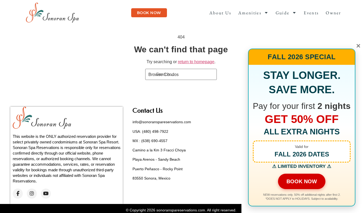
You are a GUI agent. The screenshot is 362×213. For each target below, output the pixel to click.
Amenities (249, 13)
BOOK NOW (301, 181)
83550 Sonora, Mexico (151, 178)
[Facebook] (18, 194)
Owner (333, 13)
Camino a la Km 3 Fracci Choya (159, 150)
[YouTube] (46, 194)
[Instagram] (32, 194)
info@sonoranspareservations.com (162, 122)
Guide (283, 13)
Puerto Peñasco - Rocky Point (158, 169)
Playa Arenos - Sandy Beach (156, 159)
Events (311, 13)
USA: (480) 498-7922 (150, 131)
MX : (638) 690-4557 (150, 141)
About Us (220, 13)
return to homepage (196, 61)
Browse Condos (163, 74)
